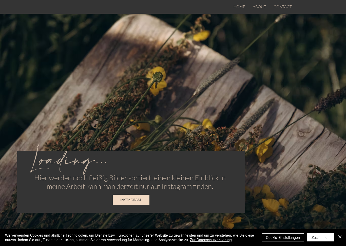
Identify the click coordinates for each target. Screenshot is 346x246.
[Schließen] (340, 237)
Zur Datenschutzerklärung (211, 239)
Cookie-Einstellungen (283, 237)
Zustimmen (321, 237)
